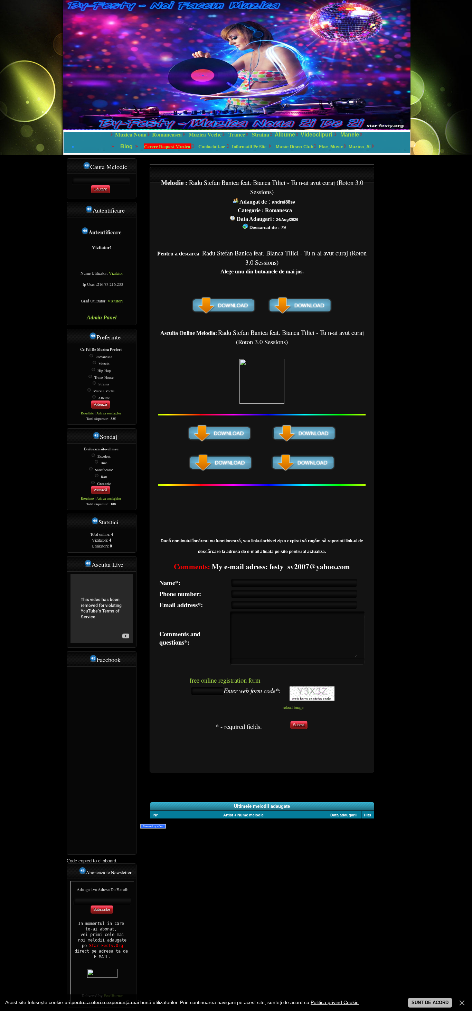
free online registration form (225, 680)
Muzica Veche (104, 391)
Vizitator (116, 273)
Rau (104, 476)
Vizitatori (115, 300)
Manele (349, 135)
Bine (104, 462)
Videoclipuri (316, 135)
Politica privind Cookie (335, 1002)
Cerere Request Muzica (167, 146)
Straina (103, 384)
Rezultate (87, 413)
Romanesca (103, 356)
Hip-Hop (104, 370)
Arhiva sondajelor (108, 413)
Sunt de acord (430, 1002)
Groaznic (104, 483)
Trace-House (104, 377)
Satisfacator (104, 469)
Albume (285, 135)
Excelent (104, 455)
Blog (127, 146)
